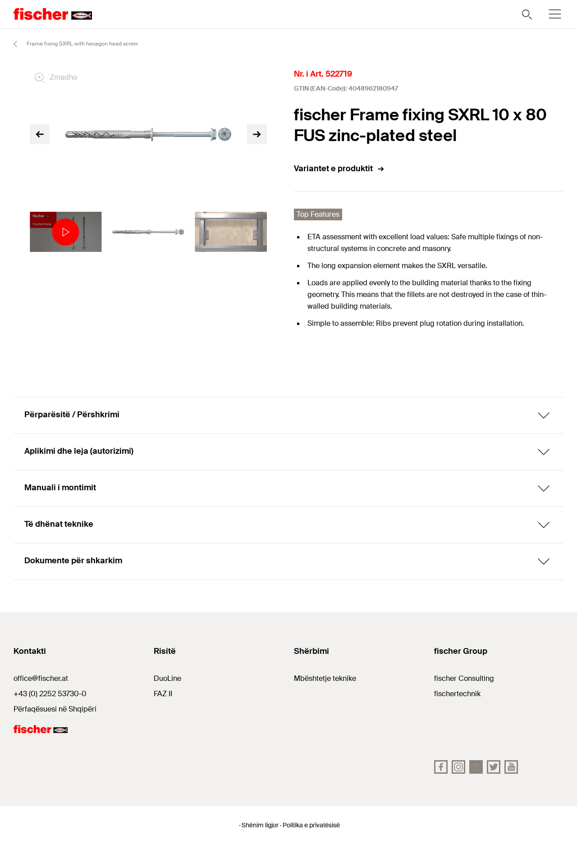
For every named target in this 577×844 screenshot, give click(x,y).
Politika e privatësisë (311, 825)
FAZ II (163, 693)
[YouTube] (511, 767)
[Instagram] (458, 767)
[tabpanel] (65, 232)
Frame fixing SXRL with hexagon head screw (81, 43)
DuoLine (167, 678)
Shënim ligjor (260, 825)
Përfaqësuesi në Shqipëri (55, 709)
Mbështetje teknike (325, 678)
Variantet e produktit (333, 168)
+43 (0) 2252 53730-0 (50, 693)
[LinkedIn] (476, 767)
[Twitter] (493, 767)
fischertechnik (457, 693)
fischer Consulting (464, 678)
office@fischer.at (41, 678)
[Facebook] (441, 767)
